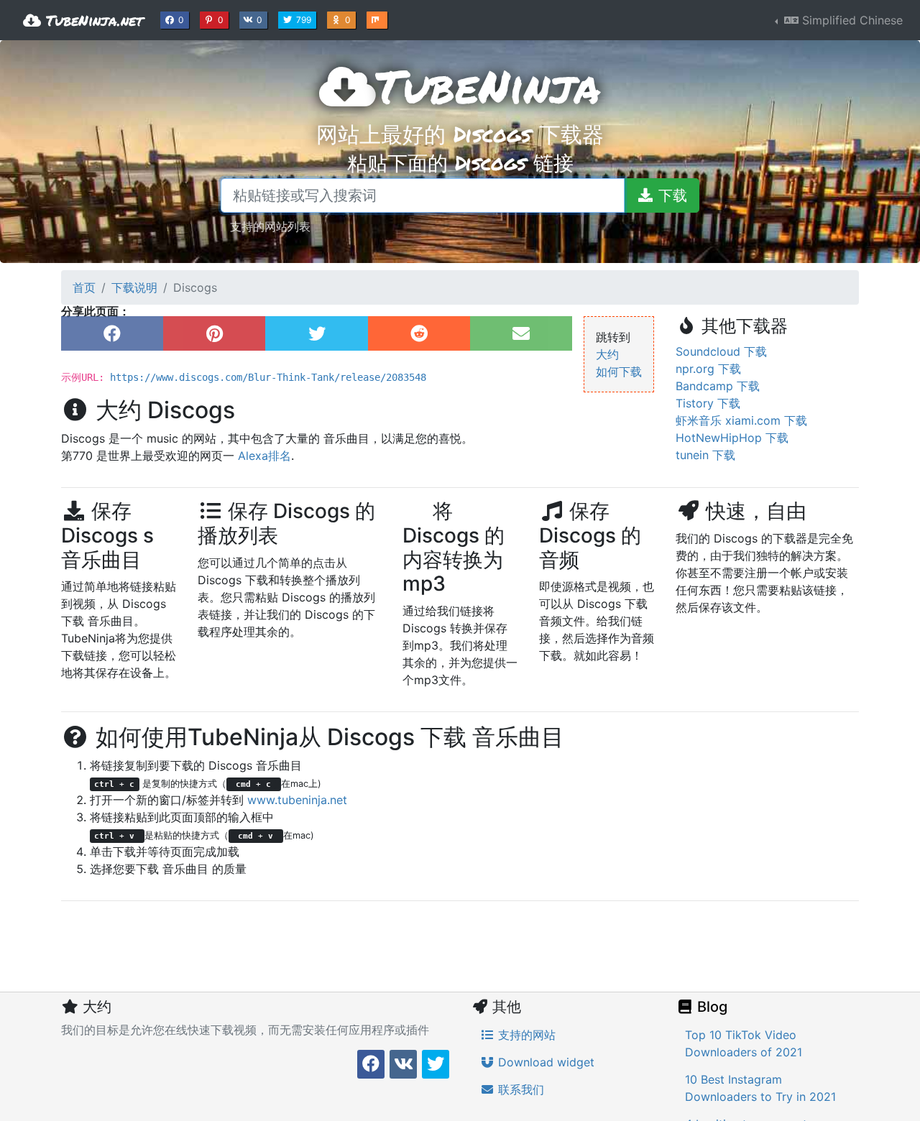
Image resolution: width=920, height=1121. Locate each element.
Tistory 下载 (708, 403)
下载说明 (134, 287)
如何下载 (619, 371)
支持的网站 (525, 1035)
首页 (84, 287)
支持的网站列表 (270, 226)
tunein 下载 (705, 455)
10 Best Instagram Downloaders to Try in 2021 (760, 1088)
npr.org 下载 (708, 368)
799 (305, 19)
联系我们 (519, 1089)
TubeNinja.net (92, 20)
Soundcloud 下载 (721, 351)
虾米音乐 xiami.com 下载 (741, 420)
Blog (710, 1006)
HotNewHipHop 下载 (732, 437)
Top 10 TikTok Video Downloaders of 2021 (743, 1043)
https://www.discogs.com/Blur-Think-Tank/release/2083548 (268, 377)
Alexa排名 (264, 455)
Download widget (544, 1062)
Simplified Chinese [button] (851, 20)
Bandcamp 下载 (718, 386)
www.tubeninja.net (297, 800)
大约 (607, 354)
